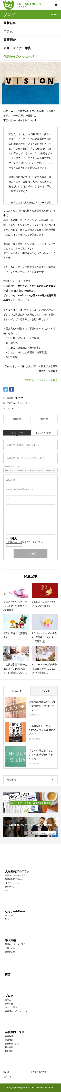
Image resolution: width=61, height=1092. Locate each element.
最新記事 (10, 23)
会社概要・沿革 (12, 1043)
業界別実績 (10, 951)
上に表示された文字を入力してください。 (25, 542)
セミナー (9, 915)
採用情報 (9, 1051)
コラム (8, 31)
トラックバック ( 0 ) (44, 432)
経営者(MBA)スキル (14, 879)
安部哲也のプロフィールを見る (41, 380)
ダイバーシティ (12, 882)
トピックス (44, 691)
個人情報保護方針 (38, 1071)
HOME (6, 1071)
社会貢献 (9, 1047)
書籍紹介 (10, 39)
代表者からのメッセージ (16, 1011)
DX (6, 890)
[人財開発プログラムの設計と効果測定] (30, 836)
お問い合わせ (9, 1077)
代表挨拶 (9, 1036)
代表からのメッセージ (19, 56)
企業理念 (9, 1039)
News (7, 919)
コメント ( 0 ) (17, 432)
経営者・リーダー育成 (15, 875)
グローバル (10, 886)
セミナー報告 (11, 1007)
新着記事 (17, 691)
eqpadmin (18, 397)
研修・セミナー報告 (17, 48)
